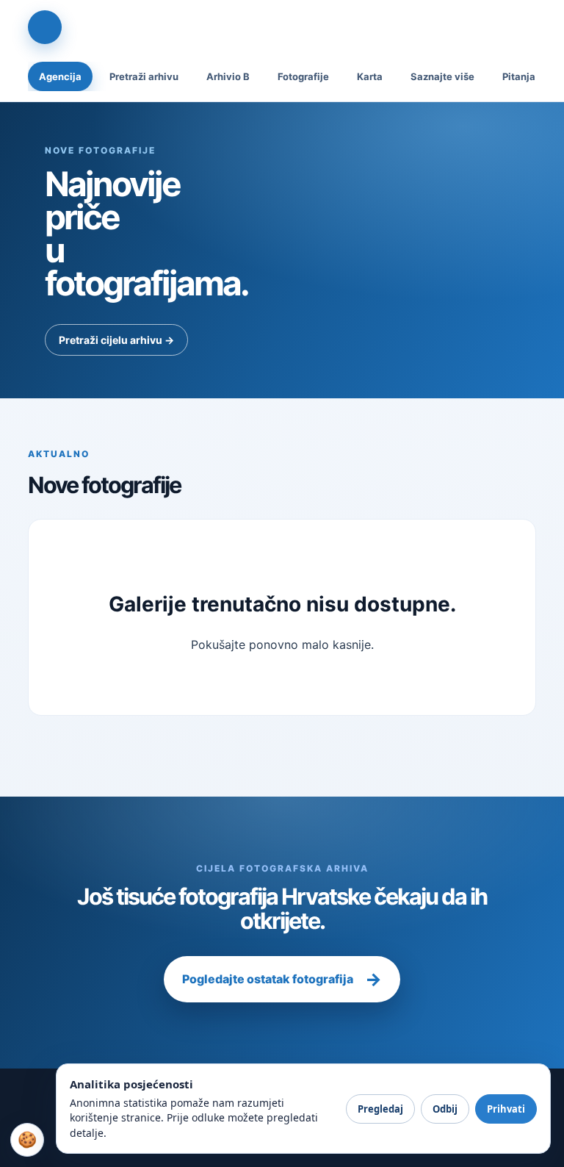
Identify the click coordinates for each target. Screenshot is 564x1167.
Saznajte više (442, 76)
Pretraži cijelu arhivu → (116, 340)
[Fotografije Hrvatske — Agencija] (45, 27)
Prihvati (506, 1109)
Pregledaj (380, 1109)
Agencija (60, 76)
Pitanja (518, 76)
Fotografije (303, 76)
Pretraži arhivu (143, 76)
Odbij (445, 1109)
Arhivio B (228, 76)
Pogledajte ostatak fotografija (282, 979)
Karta (370, 76)
